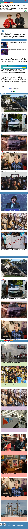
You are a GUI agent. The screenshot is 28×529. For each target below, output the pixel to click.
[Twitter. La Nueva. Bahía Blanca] (2, 524)
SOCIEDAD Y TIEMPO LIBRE (5, 477)
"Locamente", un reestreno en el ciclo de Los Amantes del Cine (9, 473)
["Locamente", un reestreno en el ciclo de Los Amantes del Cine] (14, 464)
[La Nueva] (4, 0)
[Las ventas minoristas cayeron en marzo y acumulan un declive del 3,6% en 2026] (14, 221)
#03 (1, 134)
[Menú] (0, 0)
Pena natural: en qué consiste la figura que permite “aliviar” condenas (10, 152)
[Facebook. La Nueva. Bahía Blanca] (1, 524)
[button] (23, 11)
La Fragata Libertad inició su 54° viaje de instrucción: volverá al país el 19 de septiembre (13, 518)
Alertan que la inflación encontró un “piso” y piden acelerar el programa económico (13, 249)
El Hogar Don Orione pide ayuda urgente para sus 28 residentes (10, 171)
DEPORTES (3, 343)
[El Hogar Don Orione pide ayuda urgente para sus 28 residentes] (14, 161)
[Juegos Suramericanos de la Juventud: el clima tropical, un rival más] (14, 353)
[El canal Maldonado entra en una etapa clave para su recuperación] (14, 103)
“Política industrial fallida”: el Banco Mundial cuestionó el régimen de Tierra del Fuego (13, 428)
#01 (1, 95)
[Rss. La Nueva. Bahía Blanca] (5, 524)
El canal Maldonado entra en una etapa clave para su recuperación (10, 113)
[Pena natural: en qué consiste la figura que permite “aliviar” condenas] (14, 142)
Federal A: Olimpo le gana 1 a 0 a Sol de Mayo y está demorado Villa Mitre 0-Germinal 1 (13, 384)
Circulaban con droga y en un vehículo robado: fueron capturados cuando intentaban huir (13, 298)
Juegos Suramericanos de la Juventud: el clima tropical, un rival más (10, 362)
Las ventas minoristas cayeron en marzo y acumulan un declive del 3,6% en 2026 (12, 230)
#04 (1, 153)
